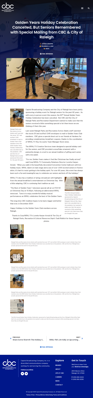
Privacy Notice (40, 395)
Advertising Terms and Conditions (56, 395)
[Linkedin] (26, 373)
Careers (58, 377)
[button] (82, 8)
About (57, 369)
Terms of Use (30, 395)
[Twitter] (22, 373)
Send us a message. (82, 367)
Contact (59, 385)
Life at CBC (59, 373)
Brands (58, 365)
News (47, 48)
